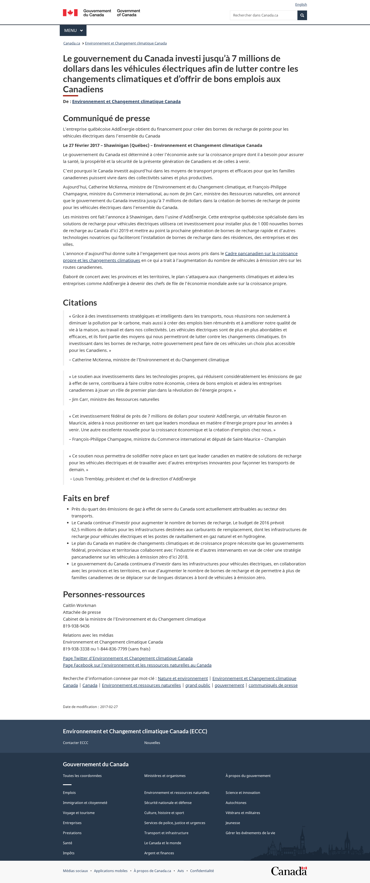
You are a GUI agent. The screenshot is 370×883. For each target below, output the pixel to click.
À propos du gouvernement (248, 775)
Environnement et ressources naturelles (141, 685)
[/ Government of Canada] (101, 13)
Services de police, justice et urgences (174, 822)
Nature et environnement (183, 678)
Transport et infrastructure (166, 833)
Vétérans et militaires (243, 812)
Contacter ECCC (75, 742)
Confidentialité (202, 870)
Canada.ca (71, 43)
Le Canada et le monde (162, 843)
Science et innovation (243, 792)
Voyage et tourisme (79, 812)
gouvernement (229, 685)
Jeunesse (233, 822)
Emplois (69, 792)
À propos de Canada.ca (152, 870)
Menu (75, 30)
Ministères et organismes (165, 775)
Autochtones (236, 802)
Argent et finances (159, 853)
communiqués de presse (273, 685)
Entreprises (72, 822)
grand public (197, 685)
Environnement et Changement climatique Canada (126, 43)
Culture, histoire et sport (164, 812)
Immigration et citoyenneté (85, 802)
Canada (89, 685)
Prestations (72, 833)
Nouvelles (152, 742)
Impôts (69, 853)
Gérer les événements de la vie (250, 833)
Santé (67, 843)
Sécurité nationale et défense (168, 802)
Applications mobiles (111, 870)
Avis (181, 870)
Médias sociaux (75, 870)
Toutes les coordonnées (82, 775)
